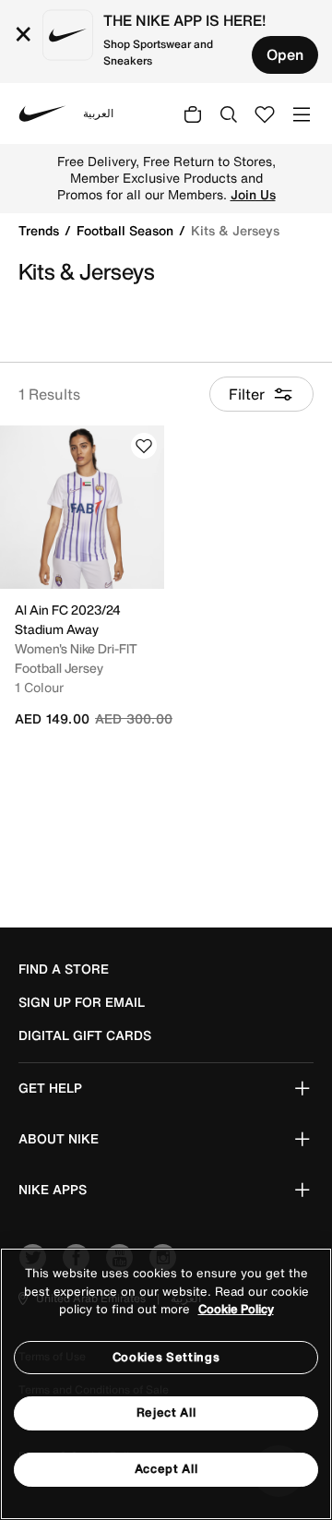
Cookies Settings (166, 1357)
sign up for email (81, 1002)
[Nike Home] (42, 113)
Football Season (127, 230)
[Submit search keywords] (229, 114)
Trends (40, 230)
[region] (166, 1384)
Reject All (166, 1412)
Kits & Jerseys (235, 230)
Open (285, 54)
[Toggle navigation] (302, 113)
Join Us (253, 194)
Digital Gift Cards (84, 1035)
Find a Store (63, 969)
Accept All (166, 1469)
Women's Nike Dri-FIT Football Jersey (76, 658)
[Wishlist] (144, 446)
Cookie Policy (236, 1309)
